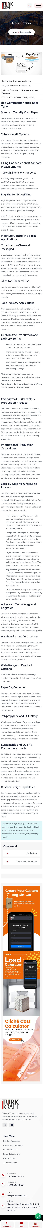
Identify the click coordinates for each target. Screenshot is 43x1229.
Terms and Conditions (27, 861)
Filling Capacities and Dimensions (16, 85)
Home (15, 32)
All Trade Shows (10, 1162)
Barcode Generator (11, 1154)
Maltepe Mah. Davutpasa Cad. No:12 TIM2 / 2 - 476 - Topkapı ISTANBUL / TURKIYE (23, 1207)
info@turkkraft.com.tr (17, 1195)
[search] (29, 5)
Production (32, 853)
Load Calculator (10, 1149)
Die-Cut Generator (11, 1141)
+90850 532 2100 (15, 1176)
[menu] (38, 5)
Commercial (25, 32)
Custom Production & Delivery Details (18, 97)
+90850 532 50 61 (15, 1185)
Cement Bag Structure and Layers (16, 81)
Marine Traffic (9, 1158)
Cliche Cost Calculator (13, 1145)
